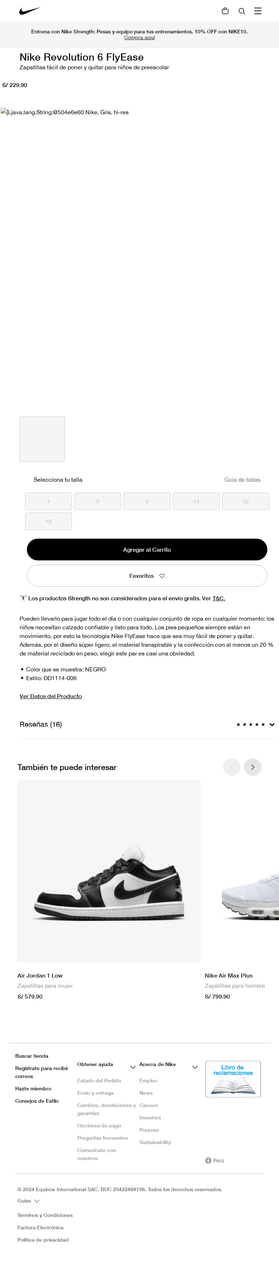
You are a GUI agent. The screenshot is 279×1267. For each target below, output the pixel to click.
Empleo (148, 1080)
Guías (24, 1200)
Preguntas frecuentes (102, 1138)
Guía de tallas (242, 479)
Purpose (149, 1130)
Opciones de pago (99, 1125)
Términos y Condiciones (45, 1215)
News (146, 1093)
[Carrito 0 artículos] (225, 11)
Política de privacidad (43, 1239)
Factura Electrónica (40, 1227)
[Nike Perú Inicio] (30, 11)
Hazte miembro (33, 1088)
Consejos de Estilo (36, 1101)
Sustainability (155, 1142)
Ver (213, 598)
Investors (150, 1117)
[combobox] (242, 11)
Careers (149, 1105)
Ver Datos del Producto (51, 695)
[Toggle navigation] (258, 10)
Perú (218, 1160)
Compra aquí (139, 37)
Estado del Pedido (99, 1080)
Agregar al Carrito (147, 549)
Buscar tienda (31, 1056)
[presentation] (253, 767)
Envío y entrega (95, 1093)
